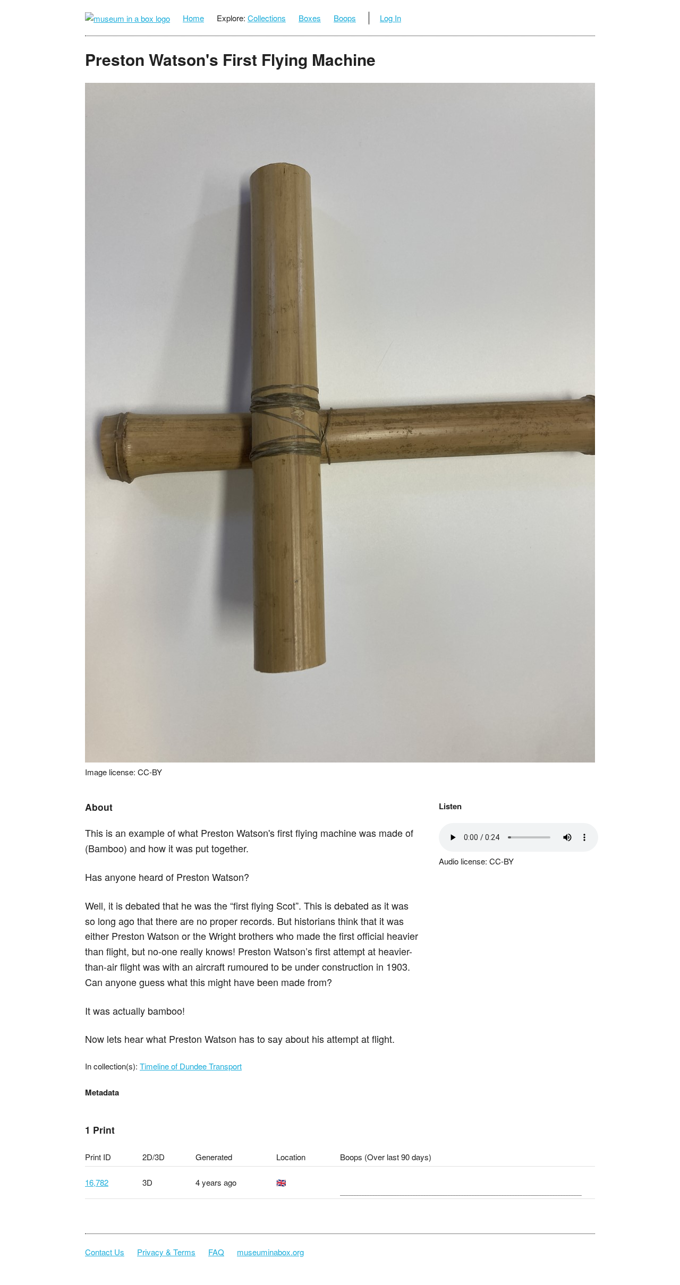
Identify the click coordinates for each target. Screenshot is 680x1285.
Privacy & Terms (166, 1251)
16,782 (96, 1182)
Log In (390, 17)
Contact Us (104, 1251)
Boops (345, 17)
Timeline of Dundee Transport (191, 1066)
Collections (267, 17)
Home (193, 17)
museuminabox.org (270, 1251)
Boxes (310, 17)
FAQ (216, 1251)
